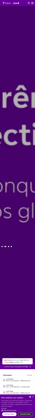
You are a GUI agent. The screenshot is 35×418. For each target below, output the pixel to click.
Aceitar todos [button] (9, 414)
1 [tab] (2, 246)
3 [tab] (8, 246)
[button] (17, 410)
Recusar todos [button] (25, 414)
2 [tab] (5, 246)
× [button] (33, 397)
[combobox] (30, 397)
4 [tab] (11, 246)
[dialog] (17, 406)
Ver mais (29, 375)
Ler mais (3, 408)
